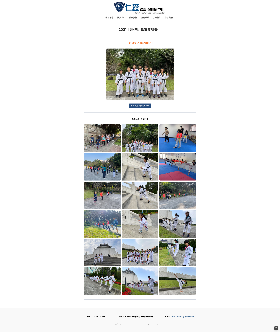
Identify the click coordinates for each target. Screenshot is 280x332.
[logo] (140, 8)
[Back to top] (276, 328)
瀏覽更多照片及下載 (140, 106)
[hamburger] (74, 3)
